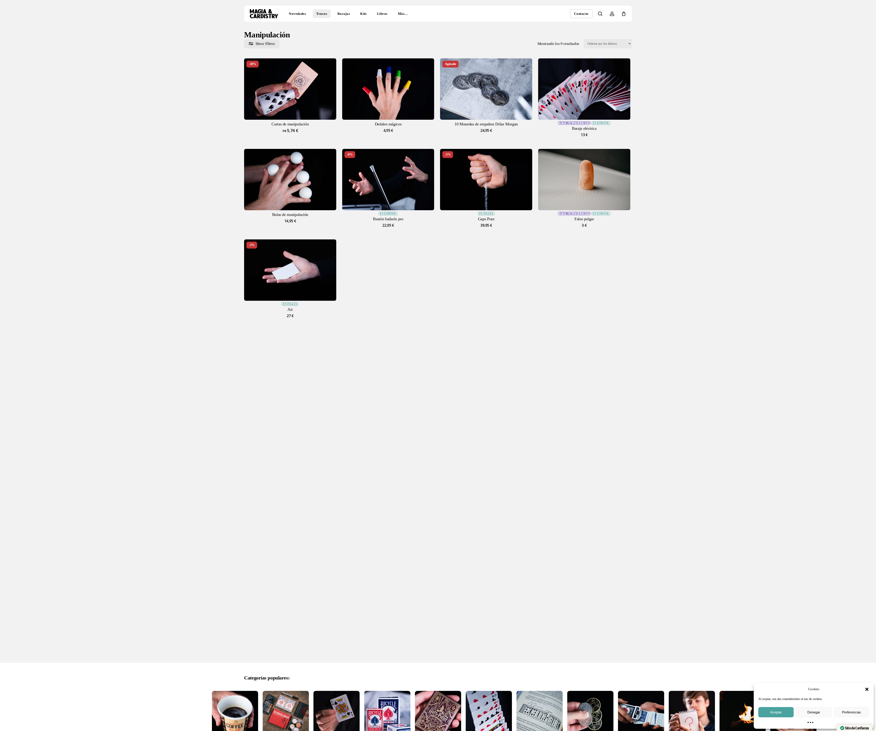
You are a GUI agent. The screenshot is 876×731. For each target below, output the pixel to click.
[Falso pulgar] (584, 179)
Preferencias (851, 712)
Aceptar (776, 712)
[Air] (290, 270)
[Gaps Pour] (486, 179)
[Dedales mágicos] (388, 89)
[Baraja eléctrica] (584, 89)
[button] (867, 689)
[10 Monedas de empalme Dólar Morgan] (486, 89)
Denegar (813, 712)
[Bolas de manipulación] (290, 179)
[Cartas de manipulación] (290, 89)
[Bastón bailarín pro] (388, 179)
